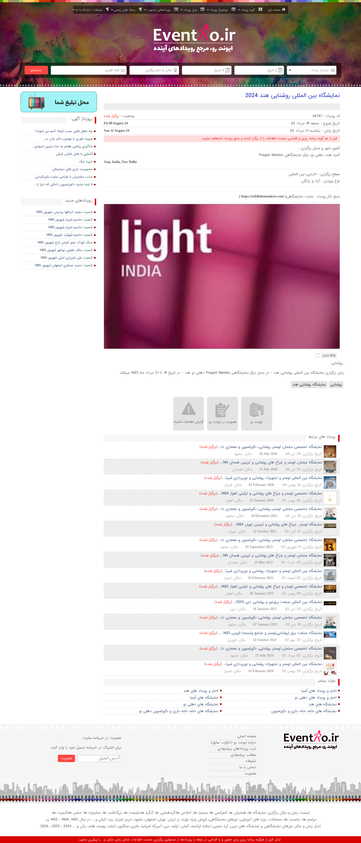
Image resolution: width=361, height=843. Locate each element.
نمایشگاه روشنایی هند (309, 384)
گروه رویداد (249, 10)
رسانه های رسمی (126, 10)
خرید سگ (86, 161)
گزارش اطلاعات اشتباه (188, 421)
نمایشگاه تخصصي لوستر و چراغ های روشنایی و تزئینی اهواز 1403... (270, 586)
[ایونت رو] (194, 39)
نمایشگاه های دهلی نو (200, 704)
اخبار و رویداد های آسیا (318, 691)
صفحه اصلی (246, 736)
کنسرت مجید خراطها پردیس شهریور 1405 (64, 212)
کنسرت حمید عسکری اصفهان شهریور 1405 (63, 265)
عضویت (250, 773)
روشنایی (336, 384)
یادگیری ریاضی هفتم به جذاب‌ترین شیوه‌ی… (62, 146)
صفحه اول (274, 10)
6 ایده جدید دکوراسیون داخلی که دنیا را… (64, 184)
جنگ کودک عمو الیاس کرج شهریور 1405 (65, 242)
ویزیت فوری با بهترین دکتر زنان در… (68, 138)
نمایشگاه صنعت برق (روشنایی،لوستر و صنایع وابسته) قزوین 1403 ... (270, 633)
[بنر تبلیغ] (59, 102)
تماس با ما (247, 767)
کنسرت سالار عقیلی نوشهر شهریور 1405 (66, 250)
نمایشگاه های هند (322, 704)
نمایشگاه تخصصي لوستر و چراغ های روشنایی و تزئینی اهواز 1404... (270, 493)
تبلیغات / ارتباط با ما (90, 10)
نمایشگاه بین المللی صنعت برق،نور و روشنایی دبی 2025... (278, 602)
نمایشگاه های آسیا (204, 697)
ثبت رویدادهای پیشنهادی (236, 748)
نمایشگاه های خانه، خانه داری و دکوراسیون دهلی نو (178, 711)
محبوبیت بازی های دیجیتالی (72, 169)
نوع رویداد (191, 10)
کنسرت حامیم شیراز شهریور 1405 (70, 219)
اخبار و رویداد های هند (201, 691)
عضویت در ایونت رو (223, 421)
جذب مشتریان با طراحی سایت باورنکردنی (64, 176)
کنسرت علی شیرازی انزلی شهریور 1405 (66, 257)
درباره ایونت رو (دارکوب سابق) (233, 742)
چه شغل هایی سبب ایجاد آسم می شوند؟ (64, 131)
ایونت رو (256, 421)
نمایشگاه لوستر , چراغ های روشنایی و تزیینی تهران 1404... (278, 524)
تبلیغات (250, 761)
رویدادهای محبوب (160, 10)
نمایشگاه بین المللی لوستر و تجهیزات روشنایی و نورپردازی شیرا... (272, 478)
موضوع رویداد (220, 10)
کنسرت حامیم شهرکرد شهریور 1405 (69, 234)
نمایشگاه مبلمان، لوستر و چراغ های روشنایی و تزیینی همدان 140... (271, 462)
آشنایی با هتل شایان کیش (74, 154)
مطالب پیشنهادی (243, 755)
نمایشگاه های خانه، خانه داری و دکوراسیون (303, 711)
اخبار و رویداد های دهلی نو (315, 697)
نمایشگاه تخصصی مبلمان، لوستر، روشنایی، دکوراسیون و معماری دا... (270, 447)
